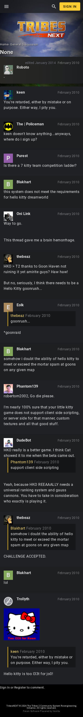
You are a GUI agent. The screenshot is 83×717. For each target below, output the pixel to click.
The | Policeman (30, 124)
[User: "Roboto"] (8, 69)
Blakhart (24, 182)
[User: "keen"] (8, 94)
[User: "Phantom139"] (8, 388)
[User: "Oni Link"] (8, 216)
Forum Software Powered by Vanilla (41, 711)
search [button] (54, 6)
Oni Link (23, 214)
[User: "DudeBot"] (8, 442)
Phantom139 (27, 386)
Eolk (20, 305)
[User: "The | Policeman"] (8, 126)
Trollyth (23, 599)
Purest (22, 156)
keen (21, 92)
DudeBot (24, 440)
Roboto (23, 67)
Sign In (70, 6)
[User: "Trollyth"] (8, 601)
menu (6, 6)
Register (20, 687)
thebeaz (23, 256)
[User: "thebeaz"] (8, 259)
